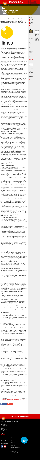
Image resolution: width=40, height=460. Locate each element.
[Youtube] (5, 446)
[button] (9, 5)
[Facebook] (2, 446)
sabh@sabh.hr (3, 434)
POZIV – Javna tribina (30, 36)
